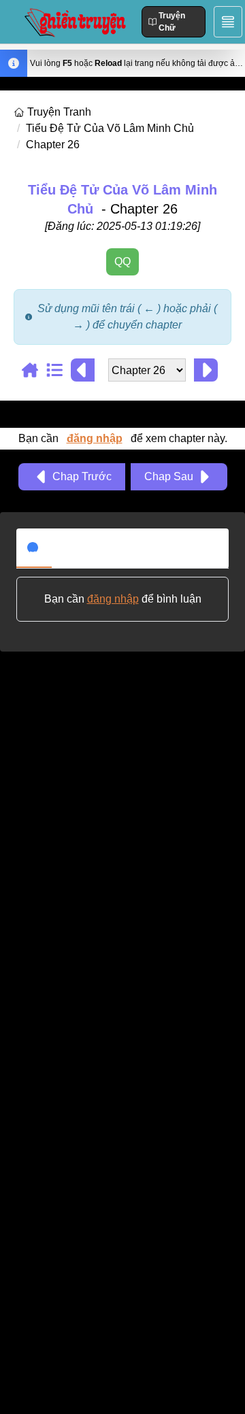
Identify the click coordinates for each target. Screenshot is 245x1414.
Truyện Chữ (172, 22)
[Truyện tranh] (34, 370)
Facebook (87, 547)
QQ (122, 261)
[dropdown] (228, 21)
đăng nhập (94, 438)
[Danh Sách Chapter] (58, 370)
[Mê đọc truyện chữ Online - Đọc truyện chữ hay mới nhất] (73, 21)
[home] (20, 112)
